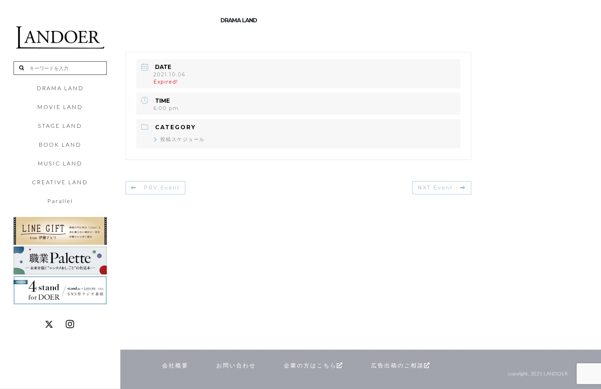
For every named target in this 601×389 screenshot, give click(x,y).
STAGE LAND (60, 126)
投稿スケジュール (182, 139)
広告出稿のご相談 (397, 365)
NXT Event (435, 188)
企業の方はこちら (310, 365)
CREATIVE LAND (60, 182)
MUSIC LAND (60, 163)
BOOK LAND (60, 144)
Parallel (60, 201)
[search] (24, 68)
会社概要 (175, 365)
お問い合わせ (236, 365)
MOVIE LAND (60, 107)
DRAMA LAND (60, 88)
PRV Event (162, 188)
